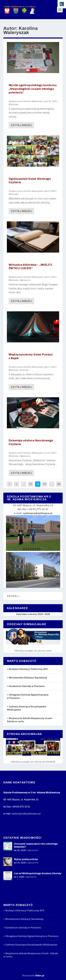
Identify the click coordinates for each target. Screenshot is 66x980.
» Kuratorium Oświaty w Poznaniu (26, 686)
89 (58, 484)
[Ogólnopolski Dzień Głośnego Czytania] (33, 150)
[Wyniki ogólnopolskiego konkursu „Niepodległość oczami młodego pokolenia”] (33, 57)
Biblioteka (13, 104)
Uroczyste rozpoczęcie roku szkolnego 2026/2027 (36, 845)
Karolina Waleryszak (33, 101)
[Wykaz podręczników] (7, 861)
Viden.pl (39, 975)
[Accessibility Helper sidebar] (62, 4)
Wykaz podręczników (26, 859)
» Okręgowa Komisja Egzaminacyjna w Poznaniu (30, 936)
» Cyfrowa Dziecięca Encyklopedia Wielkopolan (30, 944)
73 (30, 484)
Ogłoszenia (24, 280)
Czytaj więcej (21, 125)
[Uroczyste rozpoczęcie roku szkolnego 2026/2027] (7, 846)
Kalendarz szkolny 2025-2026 (33, 614)
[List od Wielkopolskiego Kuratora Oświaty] (7, 875)
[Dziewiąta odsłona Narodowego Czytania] (33, 412)
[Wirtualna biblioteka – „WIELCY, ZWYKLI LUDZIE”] (33, 236)
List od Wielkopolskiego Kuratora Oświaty (37, 873)
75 (44, 484)
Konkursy (23, 370)
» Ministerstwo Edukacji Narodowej (27, 677)
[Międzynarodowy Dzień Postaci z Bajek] (33, 326)
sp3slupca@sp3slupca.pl (37, 513)
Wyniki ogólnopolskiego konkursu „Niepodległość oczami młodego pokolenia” (33, 89)
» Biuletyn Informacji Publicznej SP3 (27, 669)
